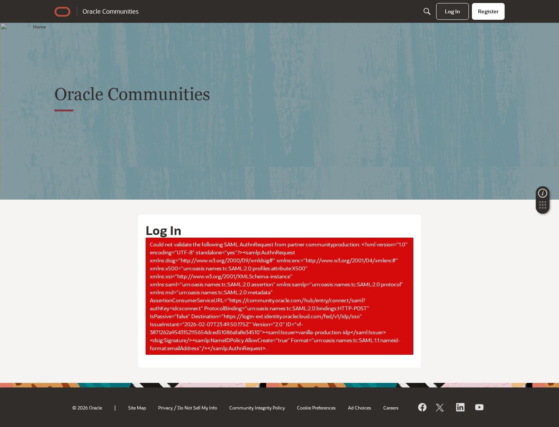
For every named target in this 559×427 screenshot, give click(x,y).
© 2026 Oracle (87, 408)
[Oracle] (422, 407)
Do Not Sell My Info (197, 408)
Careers (391, 408)
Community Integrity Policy (257, 408)
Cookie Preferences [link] (316, 408)
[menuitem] (452, 11)
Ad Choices (359, 408)
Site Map (137, 408)
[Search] (427, 11)
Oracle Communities (110, 11)
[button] (542, 207)
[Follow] (441, 407)
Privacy (165, 408)
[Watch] (479, 407)
